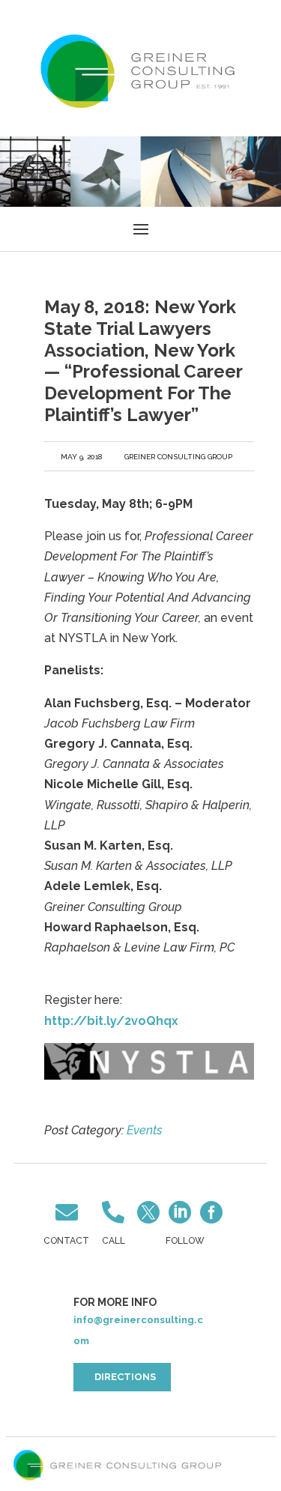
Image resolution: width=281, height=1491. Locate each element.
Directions (125, 1376)
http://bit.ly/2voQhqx (111, 1021)
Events (145, 1130)
